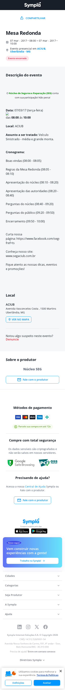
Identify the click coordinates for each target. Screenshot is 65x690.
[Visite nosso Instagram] (28, 627)
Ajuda (8, 614)
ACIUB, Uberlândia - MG (28, 50)
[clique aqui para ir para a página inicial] (32, 4)
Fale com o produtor (35, 379)
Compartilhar (35, 18)
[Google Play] (39, 531)
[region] (32, 678)
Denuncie (12, 339)
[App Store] (22, 531)
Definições (18, 682)
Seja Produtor (13, 595)
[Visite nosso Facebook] (45, 627)
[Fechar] (61, 671)
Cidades (10, 576)
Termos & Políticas (47, 675)
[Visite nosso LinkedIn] (19, 627)
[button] (10, 674)
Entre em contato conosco (41, 651)
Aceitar (47, 682)
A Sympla (10, 604)
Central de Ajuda (35, 486)
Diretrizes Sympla (31, 660)
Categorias (11, 585)
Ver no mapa (20, 319)
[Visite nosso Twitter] (37, 627)
